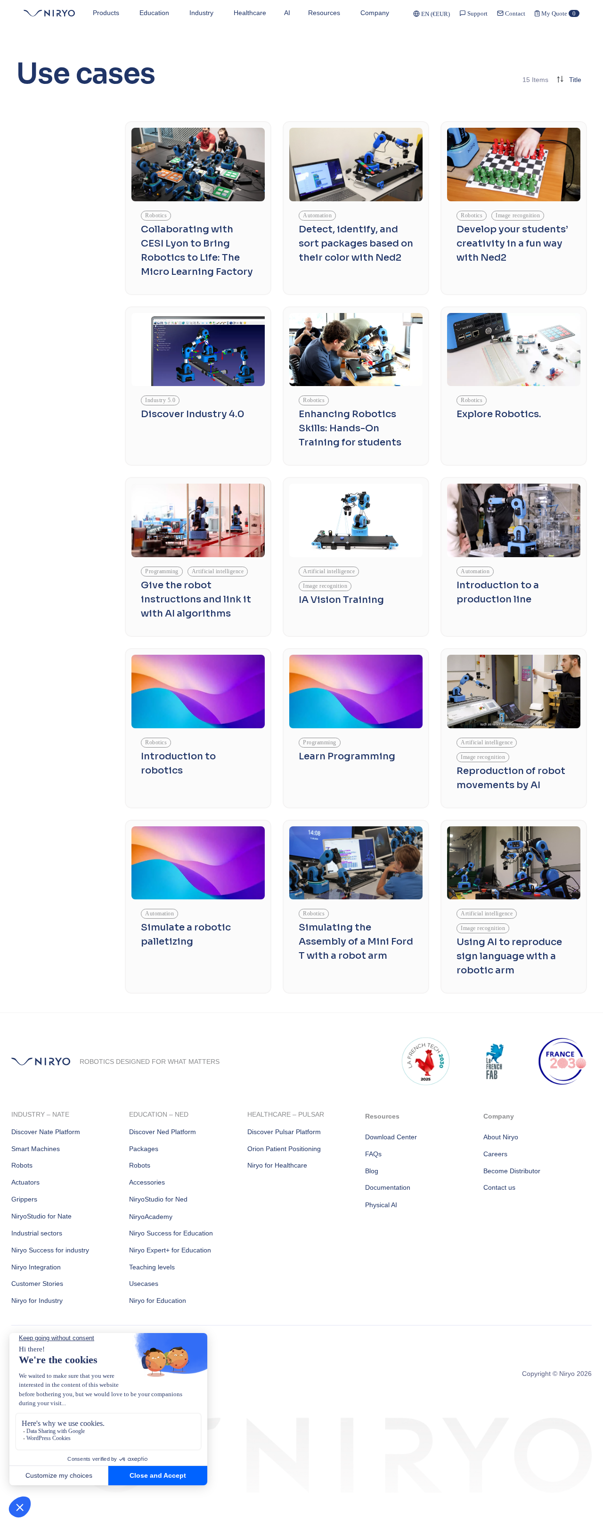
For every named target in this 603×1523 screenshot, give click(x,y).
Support (477, 13)
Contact (514, 13)
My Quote (558, 13)
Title (575, 79)
